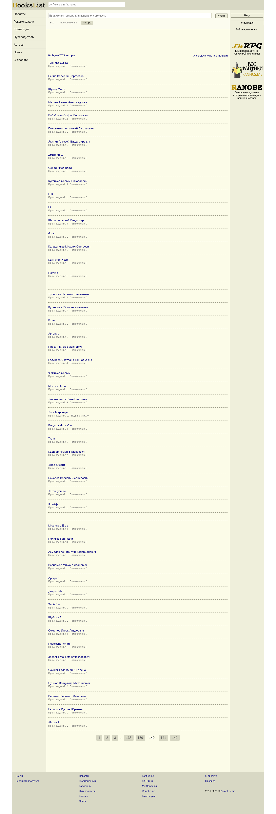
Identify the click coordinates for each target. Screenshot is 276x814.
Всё (52, 22)
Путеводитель (24, 37)
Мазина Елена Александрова (67, 102)
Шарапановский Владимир (66, 220)
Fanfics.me (148, 776)
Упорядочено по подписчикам (210, 55)
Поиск (18, 52)
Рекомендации (24, 21)
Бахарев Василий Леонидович (68, 477)
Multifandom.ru (150, 786)
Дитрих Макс (56, 591)
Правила (210, 781)
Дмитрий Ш (55, 154)
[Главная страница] (29, 7)
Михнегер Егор (58, 525)
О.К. (51, 194)
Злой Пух (54, 604)
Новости (19, 14)
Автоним (54, 333)
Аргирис (53, 578)
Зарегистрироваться (27, 781)
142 (175, 738)
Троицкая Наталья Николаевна (69, 294)
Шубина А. (55, 617)
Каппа (52, 320)
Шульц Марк (56, 89)
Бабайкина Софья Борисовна (68, 115)
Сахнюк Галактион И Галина (67, 669)
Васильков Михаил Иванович (67, 564)
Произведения (68, 22)
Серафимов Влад (60, 167)
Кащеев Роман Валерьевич (66, 451)
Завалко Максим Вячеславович (69, 656)
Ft (49, 207)
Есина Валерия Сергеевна (66, 76)
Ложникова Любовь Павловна (67, 399)
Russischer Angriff (59, 643)
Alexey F (53, 722)
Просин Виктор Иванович (65, 346)
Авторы (19, 44)
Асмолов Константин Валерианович (72, 551)
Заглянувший (57, 491)
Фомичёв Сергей (59, 372)
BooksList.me (227, 791)
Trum (51, 438)
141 (163, 738)
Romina (53, 272)
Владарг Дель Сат (60, 425)
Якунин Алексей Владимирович (69, 141)
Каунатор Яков (58, 259)
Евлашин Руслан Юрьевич (65, 709)
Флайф (53, 504)
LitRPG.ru (147, 781)
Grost (51, 233)
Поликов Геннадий (60, 538)
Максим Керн (57, 386)
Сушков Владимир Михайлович (69, 683)
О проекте (21, 60)
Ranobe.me (148, 791)
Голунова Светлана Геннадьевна (70, 359)
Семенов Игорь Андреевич (66, 630)
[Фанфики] (247, 77)
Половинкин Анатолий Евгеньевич (71, 128)
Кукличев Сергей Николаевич (67, 181)
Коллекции (21, 29)
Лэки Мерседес (58, 412)
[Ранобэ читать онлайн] (247, 89)
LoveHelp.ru (149, 796)
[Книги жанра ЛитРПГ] (247, 48)
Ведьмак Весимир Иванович (67, 696)
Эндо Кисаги (56, 464)
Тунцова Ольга (58, 62)
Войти (19, 776)
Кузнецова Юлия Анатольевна (68, 307)
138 (129, 738)
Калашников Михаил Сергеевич (69, 246)
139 (140, 738)
